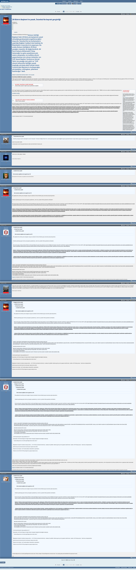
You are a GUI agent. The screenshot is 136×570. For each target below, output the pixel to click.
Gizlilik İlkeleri (117, 567)
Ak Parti (126, 97)
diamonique (5, 285)
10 (73, 11)
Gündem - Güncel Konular (7, 6)
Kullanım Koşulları (124, 567)
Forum (58, 3)
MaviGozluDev (6, 137)
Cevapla (3, 562)
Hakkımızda (130, 567)
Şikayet (128, 14)
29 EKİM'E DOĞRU (16, 93)
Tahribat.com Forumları (5, 5)
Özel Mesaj (133, 14)
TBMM (23, 80)
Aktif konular (64, 3)
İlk (55, 11)
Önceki (58, 11)
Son (81, 11)
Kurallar (74, 3)
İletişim (134, 567)
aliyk (6, 154)
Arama (79, 3)
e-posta (15, 32)
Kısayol (123, 14)
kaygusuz (6, 228)
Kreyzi (6, 172)
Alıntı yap (133, 132)
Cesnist (5, 476)
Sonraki (77, 11)
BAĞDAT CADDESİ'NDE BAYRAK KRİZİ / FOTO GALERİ (23, 74)
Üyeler (70, 3)
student (6, 16)
